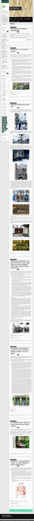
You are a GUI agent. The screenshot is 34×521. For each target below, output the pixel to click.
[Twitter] (5, 1)
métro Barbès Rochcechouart (4, 98)
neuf (15, 18)
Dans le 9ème (3, 83)
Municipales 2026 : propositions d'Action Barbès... (5, 40)
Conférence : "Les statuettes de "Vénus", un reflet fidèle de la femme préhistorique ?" (20, 462)
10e (4, 130)
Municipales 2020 (4, 100)
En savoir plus (28, 520)
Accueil (11, 18)
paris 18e (3, 128)
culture (3, 117)
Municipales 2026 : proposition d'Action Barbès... (5, 57)
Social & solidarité (4, 109)
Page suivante (30, 510)
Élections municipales (4, 90)
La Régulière (17, 321)
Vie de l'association (27, 18)
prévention (6, 128)
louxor (6, 120)
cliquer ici (24, 57)
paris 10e (3, 125)
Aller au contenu (2, 0)
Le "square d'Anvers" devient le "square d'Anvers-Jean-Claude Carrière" (20, 424)
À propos (18, 21)
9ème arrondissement (4, 122)
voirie (6, 123)
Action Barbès (14, 8)
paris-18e (6, 117)
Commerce (3, 79)
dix (17, 18)
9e (5, 130)
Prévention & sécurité (4, 103)
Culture (3, 82)
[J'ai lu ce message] (33, 520)
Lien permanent (12, 42)
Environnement (4, 93)
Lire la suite (6, 12)
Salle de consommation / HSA (5, 107)
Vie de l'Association (4, 113)
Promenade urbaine (4, 104)
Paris (5, 125)
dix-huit (21, 18)
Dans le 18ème (4, 86)
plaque (13, 415)
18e (2, 130)
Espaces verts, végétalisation (3, 95)
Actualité (3, 76)
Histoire (25, 42)
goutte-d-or (3, 123)
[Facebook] (2, 1)
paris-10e (3, 120)
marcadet (11, 415)
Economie (3, 89)
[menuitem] (11, 18)
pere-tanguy (11, 97)
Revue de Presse (12, 21)
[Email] (7, 1)
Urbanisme (3, 112)
